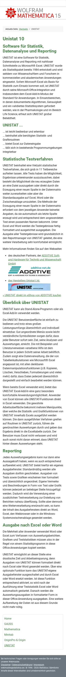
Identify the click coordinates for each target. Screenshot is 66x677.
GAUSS (8, 624)
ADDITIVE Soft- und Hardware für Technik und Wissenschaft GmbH (34, 259)
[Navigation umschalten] (62, 3)
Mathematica (12, 629)
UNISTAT (9, 645)
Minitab (8, 634)
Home (7, 618)
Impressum (39, 665)
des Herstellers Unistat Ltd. (24, 280)
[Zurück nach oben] (60, 670)
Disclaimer (6, 665)
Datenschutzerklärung (22, 665)
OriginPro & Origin (15, 640)
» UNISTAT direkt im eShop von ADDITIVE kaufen (32, 295)
